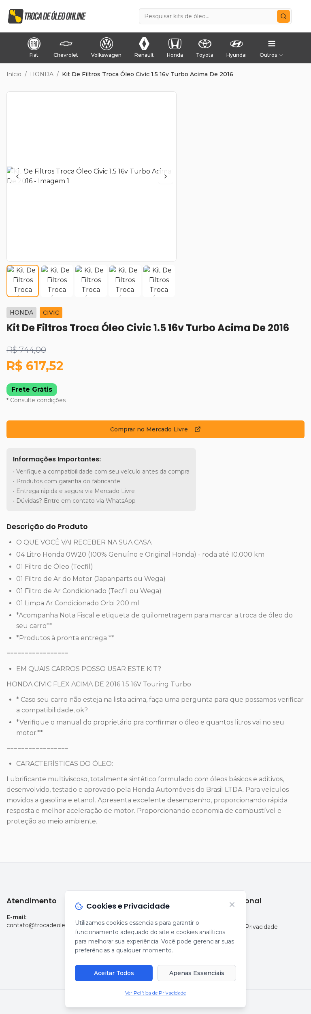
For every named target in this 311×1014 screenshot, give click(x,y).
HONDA (41, 74)
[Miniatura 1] (22, 281)
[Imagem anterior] (17, 176)
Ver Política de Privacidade (155, 993)
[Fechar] (232, 904)
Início (13, 74)
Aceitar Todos (114, 973)
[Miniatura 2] (56, 281)
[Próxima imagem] (165, 176)
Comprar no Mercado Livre (149, 429)
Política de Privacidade (246, 926)
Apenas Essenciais (196, 973)
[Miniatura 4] (125, 281)
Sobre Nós (228, 917)
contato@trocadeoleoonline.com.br (56, 925)
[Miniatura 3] (91, 281)
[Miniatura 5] (159, 281)
